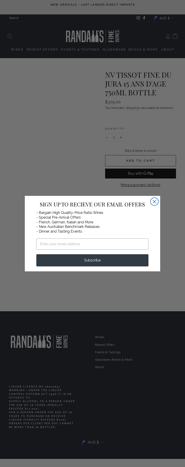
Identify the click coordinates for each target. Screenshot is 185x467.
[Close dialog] (154, 202)
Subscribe (92, 260)
